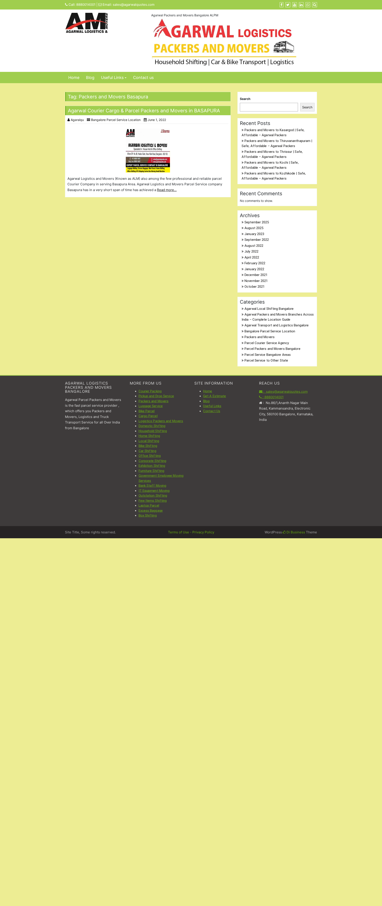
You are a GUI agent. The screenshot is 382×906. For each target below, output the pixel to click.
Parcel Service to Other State (266, 360)
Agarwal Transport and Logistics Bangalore (276, 325)
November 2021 (256, 281)
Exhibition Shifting (152, 466)
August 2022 (253, 246)
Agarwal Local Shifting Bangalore (269, 309)
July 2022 (251, 251)
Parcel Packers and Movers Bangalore (272, 349)
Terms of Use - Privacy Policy (191, 532)
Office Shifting (150, 456)
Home (73, 77)
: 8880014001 (273, 397)
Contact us (143, 77)
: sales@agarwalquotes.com (285, 391)
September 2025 (256, 222)
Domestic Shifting (152, 426)
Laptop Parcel (149, 506)
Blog (90, 77)
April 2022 (251, 257)
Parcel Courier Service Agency (266, 343)
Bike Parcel (147, 411)
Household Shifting (153, 431)
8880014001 (86, 4)
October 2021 (254, 287)
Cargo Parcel (148, 416)
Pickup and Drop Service (156, 396)
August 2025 (253, 228)
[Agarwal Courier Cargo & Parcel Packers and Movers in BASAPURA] (147, 150)
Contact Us (211, 411)
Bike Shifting (148, 446)
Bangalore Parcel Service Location (116, 120)
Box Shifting (148, 515)
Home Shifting (149, 436)
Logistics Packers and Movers (161, 421)
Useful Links (112, 77)
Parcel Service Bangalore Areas (267, 355)
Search (245, 99)
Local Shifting (149, 441)
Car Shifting (147, 451)
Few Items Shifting (153, 501)
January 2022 (254, 269)
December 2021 (255, 275)
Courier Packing (150, 391)
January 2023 (254, 234)
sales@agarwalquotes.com (134, 4)
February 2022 (254, 263)
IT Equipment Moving (154, 491)
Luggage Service (151, 406)
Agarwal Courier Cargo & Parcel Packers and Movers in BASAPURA (144, 110)
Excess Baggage (151, 511)
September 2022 (256, 240)
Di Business (295, 532)
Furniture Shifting (151, 471)
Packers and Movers (259, 337)
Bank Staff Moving (152, 486)
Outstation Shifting (153, 496)
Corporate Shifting (152, 461)
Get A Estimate (214, 396)
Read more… (167, 190)
